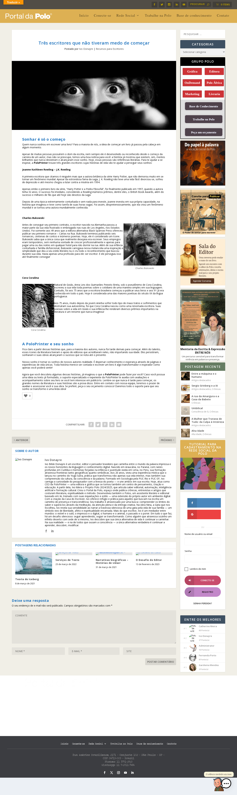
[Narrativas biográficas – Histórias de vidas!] (114, 553)
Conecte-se (102, 16)
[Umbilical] (185, 410)
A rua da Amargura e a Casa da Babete (205, 398)
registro (207, 591)
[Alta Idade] (185, 433)
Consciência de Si (200, 411)
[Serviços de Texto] (74, 553)
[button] (226, 784)
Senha (188, 551)
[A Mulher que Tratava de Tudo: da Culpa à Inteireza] (185, 421)
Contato (223, 16)
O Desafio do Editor (149, 560)
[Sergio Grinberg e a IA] (185, 388)
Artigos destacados (201, 380)
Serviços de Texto (67, 560)
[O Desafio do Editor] (154, 553)
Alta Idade (198, 430)
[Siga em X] (111, 772)
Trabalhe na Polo (158, 16)
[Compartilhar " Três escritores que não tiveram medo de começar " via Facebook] (91, 424)
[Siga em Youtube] (125, 772)
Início (84, 16)
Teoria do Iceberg (27, 579)
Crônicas (216, 389)
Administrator (206, 645)
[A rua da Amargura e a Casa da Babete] (185, 398)
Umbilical (197, 408)
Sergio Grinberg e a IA (205, 385)
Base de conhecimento (194, 16)
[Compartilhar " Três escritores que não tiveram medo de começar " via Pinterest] (104, 424)
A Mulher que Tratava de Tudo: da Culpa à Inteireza (208, 420)
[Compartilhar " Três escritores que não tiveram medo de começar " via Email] (118, 424)
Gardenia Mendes (209, 665)
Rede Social (125, 16)
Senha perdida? (202, 603)
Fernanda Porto (207, 655)
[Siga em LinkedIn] (132, 772)
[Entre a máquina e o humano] (185, 376)
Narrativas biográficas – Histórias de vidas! (112, 561)
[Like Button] (25, 395)
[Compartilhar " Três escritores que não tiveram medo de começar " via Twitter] (98, 424)
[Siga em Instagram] (118, 772)
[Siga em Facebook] (104, 772)
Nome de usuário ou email (198, 534)
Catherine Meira (208, 626)
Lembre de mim (198, 568)
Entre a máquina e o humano (204, 375)
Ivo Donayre (86, 48)
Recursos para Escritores (110, 48)
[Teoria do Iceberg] (33, 563)
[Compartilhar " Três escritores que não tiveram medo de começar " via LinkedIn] (111, 424)
